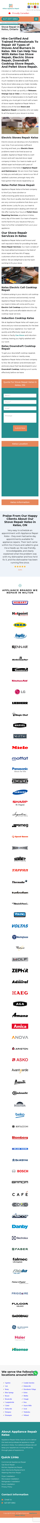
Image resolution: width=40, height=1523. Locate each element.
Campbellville (9, 1402)
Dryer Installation (8, 1476)
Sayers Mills (28, 1405)
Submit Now (20, 428)
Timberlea (27, 1412)
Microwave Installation (10, 1479)
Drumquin (8, 1415)
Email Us (8, 1500)
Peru (25, 1402)
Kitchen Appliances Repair (12, 1467)
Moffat (26, 1396)
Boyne (7, 1396)
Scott (25, 1409)
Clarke (7, 1405)
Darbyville (8, 1409)
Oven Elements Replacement (13, 1470)
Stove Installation (8, 1484)
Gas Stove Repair (8, 1465)
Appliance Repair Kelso (13, 22)
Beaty (7, 1389)
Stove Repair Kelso (26, 22)
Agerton (7, 1383)
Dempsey (8, 1412)
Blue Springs (9, 1392)
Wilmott (26, 1415)
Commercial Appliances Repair (14, 1462)
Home (3, 22)
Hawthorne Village (30, 1389)
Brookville (8, 1399)
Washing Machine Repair (11, 1473)
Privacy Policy (7, 1487)
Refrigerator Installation (11, 1481)
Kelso (25, 1392)
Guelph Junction (29, 1383)
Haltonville (27, 1386)
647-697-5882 (9, 1503)
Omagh (26, 1399)
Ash (6, 1386)
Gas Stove (19, 335)
